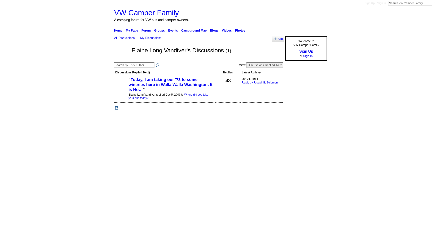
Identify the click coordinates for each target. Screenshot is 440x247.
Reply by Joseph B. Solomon (260, 82)
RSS (117, 108)
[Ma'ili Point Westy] (120, 87)
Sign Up (370, 3)
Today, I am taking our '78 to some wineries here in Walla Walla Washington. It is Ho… (170, 84)
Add (280, 38)
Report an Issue (293, 133)
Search (435, 3)
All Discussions (124, 38)
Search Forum (158, 65)
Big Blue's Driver (149, 133)
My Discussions (151, 38)
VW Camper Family (146, 12)
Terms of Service (317, 133)
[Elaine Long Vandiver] (121, 58)
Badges (275, 133)
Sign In (381, 3)
